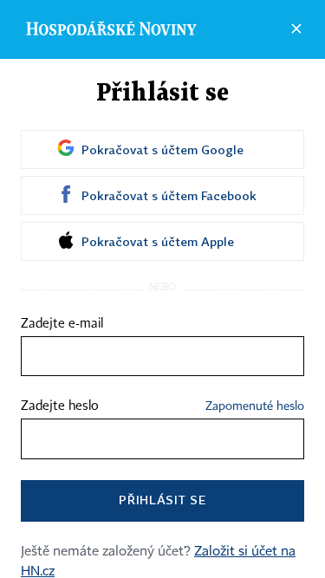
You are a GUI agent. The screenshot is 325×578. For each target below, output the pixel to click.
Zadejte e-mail (62, 324)
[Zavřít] (296, 29)
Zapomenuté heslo (254, 406)
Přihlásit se (162, 499)
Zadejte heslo (60, 406)
